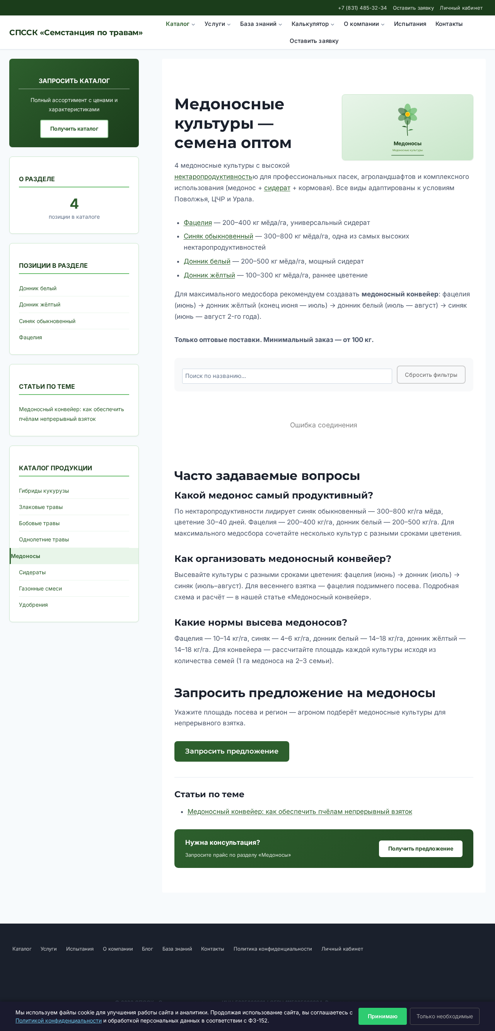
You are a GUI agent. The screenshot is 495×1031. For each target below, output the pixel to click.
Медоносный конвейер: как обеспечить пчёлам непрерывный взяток (300, 811)
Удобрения (33, 604)
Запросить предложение (231, 751)
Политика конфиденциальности (273, 949)
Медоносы (25, 556)
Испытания (410, 23)
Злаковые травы (41, 507)
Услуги (49, 949)
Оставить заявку (413, 8)
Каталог (22, 949)
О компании (118, 949)
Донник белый (207, 261)
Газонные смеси (40, 588)
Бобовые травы (39, 523)
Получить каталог (74, 128)
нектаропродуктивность (213, 176)
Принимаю (383, 1016)
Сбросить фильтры (431, 374)
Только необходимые (444, 1016)
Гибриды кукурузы (44, 490)
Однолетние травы (44, 539)
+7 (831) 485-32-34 (362, 8)
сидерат (277, 188)
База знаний (177, 949)
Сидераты (32, 572)
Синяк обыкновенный (218, 236)
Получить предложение (420, 848)
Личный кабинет (461, 8)
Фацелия (198, 222)
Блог (147, 949)
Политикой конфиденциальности (58, 1020)
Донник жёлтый (209, 275)
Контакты (449, 23)
